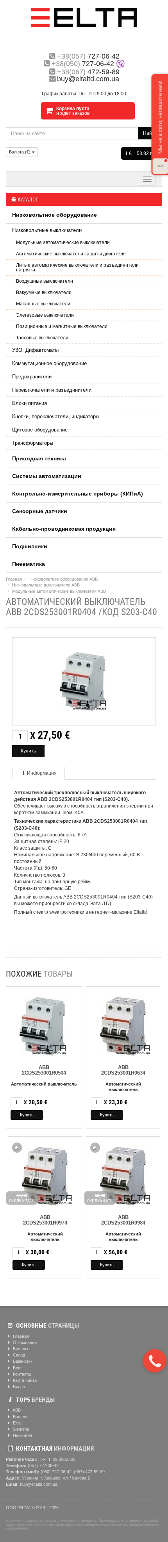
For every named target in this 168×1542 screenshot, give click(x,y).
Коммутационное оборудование (49, 363)
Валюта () (20, 152)
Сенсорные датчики (39, 511)
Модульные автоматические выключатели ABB (59, 591)
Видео (18, 1386)
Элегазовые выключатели (45, 315)
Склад (18, 1355)
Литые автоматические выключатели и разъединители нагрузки (77, 267)
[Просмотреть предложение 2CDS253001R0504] (44, 1024)
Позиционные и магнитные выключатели (61, 326)
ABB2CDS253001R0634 (123, 1070)
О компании (24, 1342)
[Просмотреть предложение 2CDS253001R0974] (45, 1174)
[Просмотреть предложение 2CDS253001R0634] (123, 1024)
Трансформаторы (32, 443)
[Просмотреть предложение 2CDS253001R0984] (123, 1174)
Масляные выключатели (43, 304)
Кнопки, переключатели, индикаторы (55, 416)
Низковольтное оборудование (54, 215)
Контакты (21, 1374)
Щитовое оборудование (40, 430)
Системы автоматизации (46, 476)
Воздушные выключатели (44, 281)
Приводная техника (39, 458)
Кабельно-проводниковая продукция (64, 529)
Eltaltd (140, 912)
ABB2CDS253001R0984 (123, 1220)
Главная (14, 579)
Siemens (20, 1429)
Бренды (20, 1348)
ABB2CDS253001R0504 (44, 1070)
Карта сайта (24, 1380)
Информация (42, 773)
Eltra (16, 1423)
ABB (16, 1410)
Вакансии (22, 1361)
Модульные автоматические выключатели (63, 242)
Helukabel (22, 1435)
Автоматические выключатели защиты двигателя (71, 254)
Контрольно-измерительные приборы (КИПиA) (77, 493)
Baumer (20, 1416)
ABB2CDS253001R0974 (45, 1220)
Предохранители (32, 377)
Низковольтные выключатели (47, 230)
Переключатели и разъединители (51, 390)
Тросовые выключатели (42, 337)
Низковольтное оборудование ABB (63, 579)
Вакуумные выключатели (43, 292)
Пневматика (28, 564)
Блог (17, 1368)
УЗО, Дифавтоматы (35, 350)
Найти (150, 133)
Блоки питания (29, 403)
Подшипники (29, 546)
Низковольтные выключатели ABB (46, 585)
